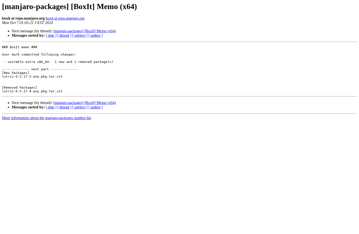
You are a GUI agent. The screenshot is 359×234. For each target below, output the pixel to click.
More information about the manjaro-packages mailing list (46, 118)
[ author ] (95, 35)
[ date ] (51, 35)
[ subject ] (79, 35)
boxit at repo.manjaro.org (65, 18)
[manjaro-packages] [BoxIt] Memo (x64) (84, 31)
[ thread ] (64, 35)
